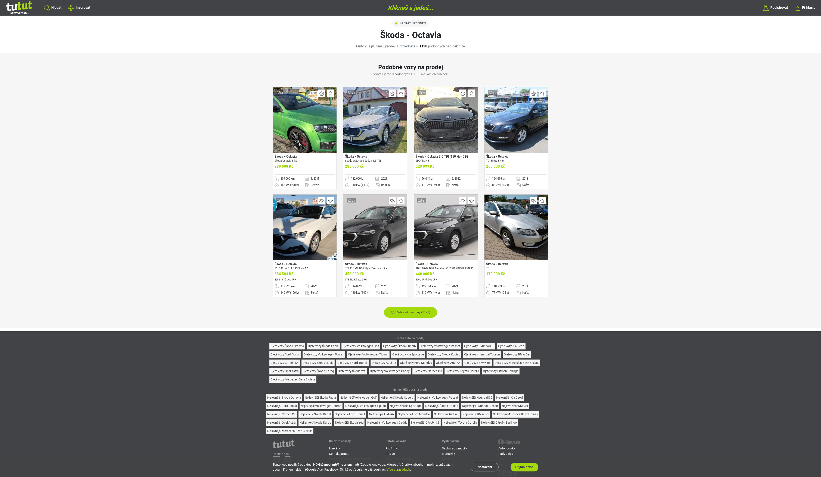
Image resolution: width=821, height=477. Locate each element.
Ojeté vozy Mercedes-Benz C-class (292, 379)
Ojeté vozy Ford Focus (285, 354)
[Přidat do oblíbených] (330, 93)
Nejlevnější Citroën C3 (425, 422)
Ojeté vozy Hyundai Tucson (482, 354)
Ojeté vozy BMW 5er (477, 362)
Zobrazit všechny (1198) (413, 312)
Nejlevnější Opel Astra (281, 422)
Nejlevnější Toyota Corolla (460, 422)
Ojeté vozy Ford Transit (352, 362)
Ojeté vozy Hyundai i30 (479, 346)
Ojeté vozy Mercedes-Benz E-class (517, 362)
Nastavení (484, 467)
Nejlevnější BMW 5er (475, 414)
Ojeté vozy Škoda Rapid (318, 362)
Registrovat (779, 8)
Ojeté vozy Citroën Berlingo (500, 371)
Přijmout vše (524, 467)
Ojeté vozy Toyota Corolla (462, 371)
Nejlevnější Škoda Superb (397, 397)
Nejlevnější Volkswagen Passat (437, 397)
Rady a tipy (505, 453)
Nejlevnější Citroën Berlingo (499, 422)
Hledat (56, 8)
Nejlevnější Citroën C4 (281, 414)
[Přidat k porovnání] (321, 93)
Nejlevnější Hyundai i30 (477, 397)
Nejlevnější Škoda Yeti (349, 422)
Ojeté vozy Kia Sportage (408, 354)
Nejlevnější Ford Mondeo (414, 414)
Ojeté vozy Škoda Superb (399, 346)
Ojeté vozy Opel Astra (284, 371)
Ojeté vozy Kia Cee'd (511, 346)
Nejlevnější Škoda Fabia (320, 397)
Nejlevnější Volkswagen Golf (358, 397)
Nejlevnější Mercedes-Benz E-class (515, 414)
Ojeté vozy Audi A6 (384, 362)
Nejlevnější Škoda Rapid (315, 414)
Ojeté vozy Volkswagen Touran (324, 354)
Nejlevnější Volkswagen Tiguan (365, 406)
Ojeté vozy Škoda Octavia (287, 346)
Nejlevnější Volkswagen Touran (321, 406)
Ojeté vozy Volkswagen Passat (440, 346)
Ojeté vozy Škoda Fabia (323, 346)
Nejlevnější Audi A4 (446, 414)
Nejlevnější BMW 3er (515, 406)
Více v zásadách (398, 469)
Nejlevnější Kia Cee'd (509, 397)
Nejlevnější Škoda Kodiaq (441, 406)
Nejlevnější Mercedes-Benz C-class (289, 431)
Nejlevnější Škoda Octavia (284, 397)
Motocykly (449, 453)
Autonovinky (506, 448)
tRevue (390, 453)
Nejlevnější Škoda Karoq (315, 422)
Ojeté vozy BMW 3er (517, 354)
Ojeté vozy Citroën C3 (427, 371)
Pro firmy (391, 448)
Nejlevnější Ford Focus (282, 406)
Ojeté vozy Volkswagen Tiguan (368, 354)
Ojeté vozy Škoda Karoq (318, 371)
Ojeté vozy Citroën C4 (284, 362)
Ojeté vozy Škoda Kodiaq (444, 354)
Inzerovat (83, 8)
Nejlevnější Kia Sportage (405, 406)
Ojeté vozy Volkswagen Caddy (390, 371)
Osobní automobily (454, 448)
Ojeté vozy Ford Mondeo (416, 362)
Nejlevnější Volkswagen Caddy (387, 422)
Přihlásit (808, 8)
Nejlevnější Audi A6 (381, 414)
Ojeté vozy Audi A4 (448, 362)
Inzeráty (334, 448)
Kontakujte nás (339, 453)
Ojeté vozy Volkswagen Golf (361, 346)
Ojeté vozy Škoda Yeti (352, 371)
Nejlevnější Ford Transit (350, 414)
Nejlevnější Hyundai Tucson (480, 406)
